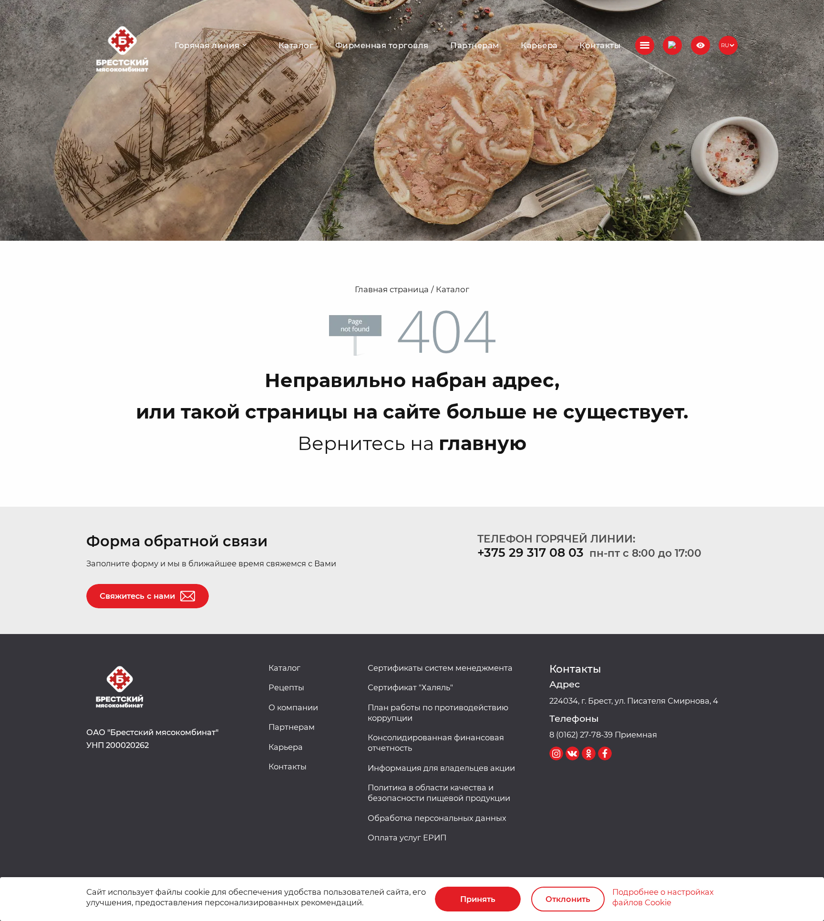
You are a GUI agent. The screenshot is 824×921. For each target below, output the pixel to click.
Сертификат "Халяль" (410, 687)
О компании (293, 707)
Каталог (295, 45)
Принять (477, 899)
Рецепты (286, 687)
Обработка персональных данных (437, 818)
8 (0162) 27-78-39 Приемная (603, 734)
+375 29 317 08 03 (530, 552)
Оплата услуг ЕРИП (407, 837)
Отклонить (568, 899)
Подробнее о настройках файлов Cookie (663, 897)
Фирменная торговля (382, 45)
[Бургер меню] (644, 45)
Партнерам (474, 45)
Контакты (599, 45)
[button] (672, 45)
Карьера (539, 45)
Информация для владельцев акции (441, 768)
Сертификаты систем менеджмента (440, 668)
